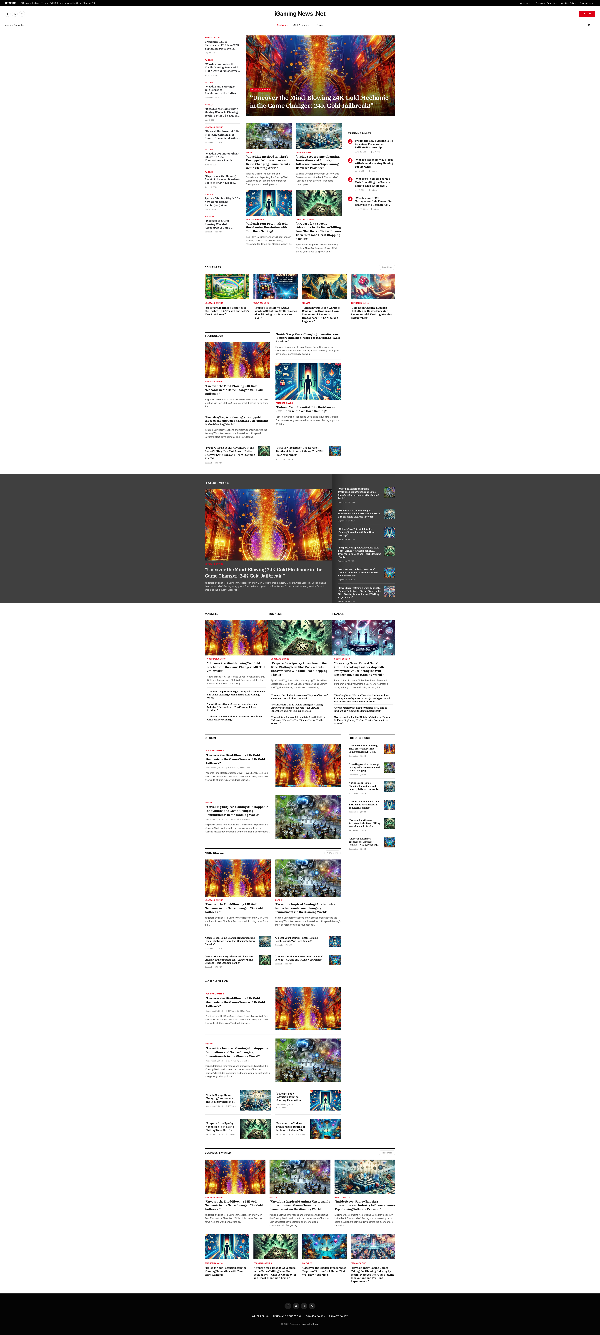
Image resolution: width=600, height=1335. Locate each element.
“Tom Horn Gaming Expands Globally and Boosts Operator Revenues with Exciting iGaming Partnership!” (371, 312)
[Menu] (593, 25)
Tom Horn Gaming (255, 219)
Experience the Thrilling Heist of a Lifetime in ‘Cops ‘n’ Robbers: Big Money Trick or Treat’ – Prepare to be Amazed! (362, 720)
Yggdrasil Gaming (214, 127)
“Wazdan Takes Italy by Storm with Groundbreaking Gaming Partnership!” (374, 163)
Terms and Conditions (546, 3)
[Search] (589, 25)
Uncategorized (304, 152)
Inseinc (249, 152)
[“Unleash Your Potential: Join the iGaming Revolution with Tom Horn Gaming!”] (269, 203)
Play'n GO (209, 194)
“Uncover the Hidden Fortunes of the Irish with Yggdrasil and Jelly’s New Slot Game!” (227, 311)
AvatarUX (209, 217)
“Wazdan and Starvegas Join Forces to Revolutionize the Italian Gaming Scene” (220, 90)
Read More (387, 267)
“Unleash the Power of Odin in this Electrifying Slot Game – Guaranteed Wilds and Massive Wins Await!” (222, 135)
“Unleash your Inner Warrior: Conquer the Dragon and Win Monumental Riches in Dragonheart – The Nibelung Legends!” (321, 314)
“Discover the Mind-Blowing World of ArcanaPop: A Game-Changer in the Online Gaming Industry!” (218, 224)
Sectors (281, 25)
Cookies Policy (568, 3)
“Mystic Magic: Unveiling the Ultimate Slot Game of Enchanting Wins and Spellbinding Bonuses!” (360, 709)
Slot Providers (301, 25)
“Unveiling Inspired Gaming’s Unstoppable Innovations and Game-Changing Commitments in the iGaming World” (268, 162)
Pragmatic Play (212, 38)
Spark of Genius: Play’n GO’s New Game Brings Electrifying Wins (222, 202)
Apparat (209, 105)
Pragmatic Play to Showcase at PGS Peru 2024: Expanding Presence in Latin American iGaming (222, 45)
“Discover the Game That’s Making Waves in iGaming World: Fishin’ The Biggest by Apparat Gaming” (221, 112)
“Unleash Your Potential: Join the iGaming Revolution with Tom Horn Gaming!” (267, 227)
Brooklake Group (310, 1324)
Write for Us (526, 3)
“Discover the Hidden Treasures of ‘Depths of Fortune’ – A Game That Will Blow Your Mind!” (299, 451)
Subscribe (587, 13)
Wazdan (209, 60)
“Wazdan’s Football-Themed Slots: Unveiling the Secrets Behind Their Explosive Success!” (372, 182)
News (320, 25)
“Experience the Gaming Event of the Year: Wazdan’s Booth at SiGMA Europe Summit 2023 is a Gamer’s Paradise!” (222, 179)
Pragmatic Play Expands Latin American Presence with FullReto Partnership (374, 144)
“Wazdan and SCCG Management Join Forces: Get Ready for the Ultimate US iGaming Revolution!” (373, 202)
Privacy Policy (586, 3)
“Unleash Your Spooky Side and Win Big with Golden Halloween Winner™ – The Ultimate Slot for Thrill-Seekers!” (298, 720)
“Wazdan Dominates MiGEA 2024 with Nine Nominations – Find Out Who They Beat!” (222, 157)
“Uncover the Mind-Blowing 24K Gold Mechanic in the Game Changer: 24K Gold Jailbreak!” (319, 102)
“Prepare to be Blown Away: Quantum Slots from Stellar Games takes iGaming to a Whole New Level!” (275, 312)
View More (332, 853)
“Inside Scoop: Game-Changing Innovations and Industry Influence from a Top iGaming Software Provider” (60, 3)
